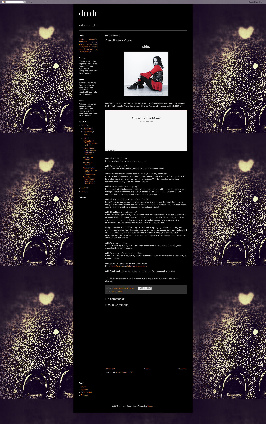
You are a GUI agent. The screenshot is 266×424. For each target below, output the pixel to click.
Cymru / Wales (86, 392)
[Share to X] (145, 288)
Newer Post (110, 369)
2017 (83, 188)
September (87, 132)
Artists (114, 291)
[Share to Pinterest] (150, 288)
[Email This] (139, 288)
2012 (83, 191)
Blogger (150, 406)
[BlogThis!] (142, 288)
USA (80, 52)
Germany (120, 291)
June (85, 135)
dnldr (88, 13)
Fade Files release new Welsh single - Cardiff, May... (89, 180)
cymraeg (94, 42)
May (85, 138)
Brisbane (83, 41)
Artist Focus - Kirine (88, 158)
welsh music (87, 52)
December (87, 129)
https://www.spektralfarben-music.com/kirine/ (129, 266)
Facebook (85, 395)
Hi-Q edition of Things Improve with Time (90, 143)
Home (146, 369)
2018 (83, 126)
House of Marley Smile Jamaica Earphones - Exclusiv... (89, 151)
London (88, 49)
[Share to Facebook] (147, 288)
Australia (93, 39)
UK (96, 49)
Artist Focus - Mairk (88, 164)
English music (92, 44)
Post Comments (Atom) (124, 373)
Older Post (182, 369)
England (82, 44)
